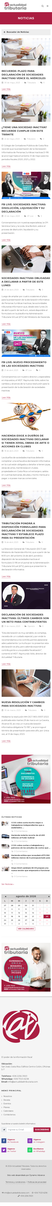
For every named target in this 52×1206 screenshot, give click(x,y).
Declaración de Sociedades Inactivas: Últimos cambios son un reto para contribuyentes (25, 618)
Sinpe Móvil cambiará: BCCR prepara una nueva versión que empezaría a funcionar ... (30, 870)
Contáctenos (9, 1114)
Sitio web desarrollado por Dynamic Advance (26, 1175)
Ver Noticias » (7, 884)
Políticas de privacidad (37, 1182)
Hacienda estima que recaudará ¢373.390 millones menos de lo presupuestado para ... (30, 857)
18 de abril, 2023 (11, 451)
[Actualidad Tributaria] (15, 6)
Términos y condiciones (15, 1182)
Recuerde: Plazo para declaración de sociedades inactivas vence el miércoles (24, 75)
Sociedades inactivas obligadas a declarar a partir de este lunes (26, 282)
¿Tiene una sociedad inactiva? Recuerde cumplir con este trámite (24, 131)
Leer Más (6, 89)
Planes (7, 1107)
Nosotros (8, 1096)
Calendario (8, 1111)
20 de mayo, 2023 (12, 216)
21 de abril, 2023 (11, 370)
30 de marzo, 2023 (12, 710)
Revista (7, 1100)
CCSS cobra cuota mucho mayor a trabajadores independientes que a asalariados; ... (27, 825)
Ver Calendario (26, 929)
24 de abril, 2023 (11, 290)
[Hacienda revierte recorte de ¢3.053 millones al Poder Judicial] (5, 836)
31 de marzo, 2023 (12, 626)
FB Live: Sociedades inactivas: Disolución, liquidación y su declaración (24, 208)
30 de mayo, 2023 (12, 83)
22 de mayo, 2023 (12, 139)
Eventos (7, 1103)
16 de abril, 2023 (11, 542)
